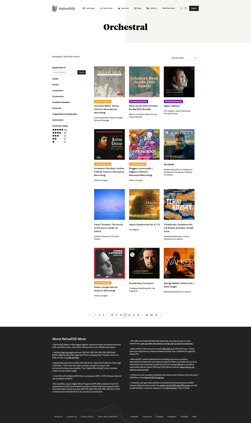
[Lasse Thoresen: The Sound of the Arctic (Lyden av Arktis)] (109, 204)
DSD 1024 (166, 349)
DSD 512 (178, 349)
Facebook (147, 417)
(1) (59, 142)
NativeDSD (63, 8)
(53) (59, 130)
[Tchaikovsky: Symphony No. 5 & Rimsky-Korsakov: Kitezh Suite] (179, 204)
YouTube (184, 417)
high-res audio (67, 353)
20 (129, 315)
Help (194, 417)
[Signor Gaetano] (179, 81)
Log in (194, 8)
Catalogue (90, 8)
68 (147, 315)
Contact (153, 8)
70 (156, 315)
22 (138, 315)
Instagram (171, 417)
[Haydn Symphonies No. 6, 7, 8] (144, 204)
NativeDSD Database (154, 378)
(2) (59, 136)
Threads (159, 417)
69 (151, 315)
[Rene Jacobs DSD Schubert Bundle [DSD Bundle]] (144, 81)
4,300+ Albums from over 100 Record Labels (95, 347)
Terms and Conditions (107, 417)
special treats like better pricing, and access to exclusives (166, 344)
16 (112, 315)
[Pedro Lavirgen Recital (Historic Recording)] (109, 263)
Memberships (168, 8)
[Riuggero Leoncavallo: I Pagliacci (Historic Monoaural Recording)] (144, 144)
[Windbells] (179, 144)
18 (121, 315)
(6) (59, 133)
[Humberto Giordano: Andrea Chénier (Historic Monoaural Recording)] (109, 144)
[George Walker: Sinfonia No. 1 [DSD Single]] (179, 263)
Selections (108, 8)
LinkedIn (134, 417)
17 (116, 315)
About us (58, 417)
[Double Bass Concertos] (144, 263)
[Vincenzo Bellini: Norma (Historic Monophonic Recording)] (109, 81)
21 (134, 315)
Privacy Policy (87, 417)
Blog (139, 8)
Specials (125, 8)
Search (81, 72)
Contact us (72, 417)
